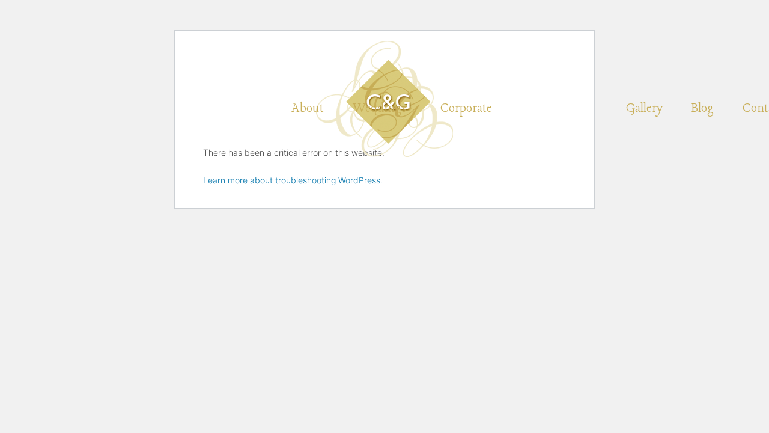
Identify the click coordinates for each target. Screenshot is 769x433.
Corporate (466, 108)
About (307, 108)
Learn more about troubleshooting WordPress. (293, 180)
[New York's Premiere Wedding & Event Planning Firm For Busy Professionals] (384, 56)
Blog (702, 108)
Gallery (644, 108)
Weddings (379, 108)
